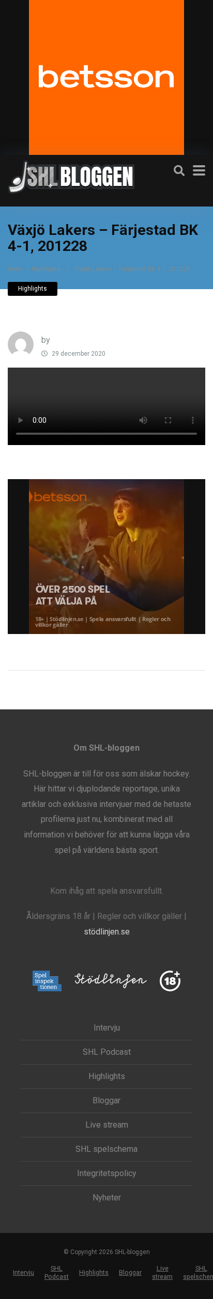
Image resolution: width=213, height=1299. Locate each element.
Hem (14, 269)
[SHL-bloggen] (71, 175)
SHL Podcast (107, 1052)
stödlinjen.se (107, 932)
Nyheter (107, 1198)
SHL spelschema (106, 1149)
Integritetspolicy (106, 1173)
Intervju (107, 1028)
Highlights (46, 269)
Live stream (106, 1125)
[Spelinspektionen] (47, 982)
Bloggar (106, 1101)
